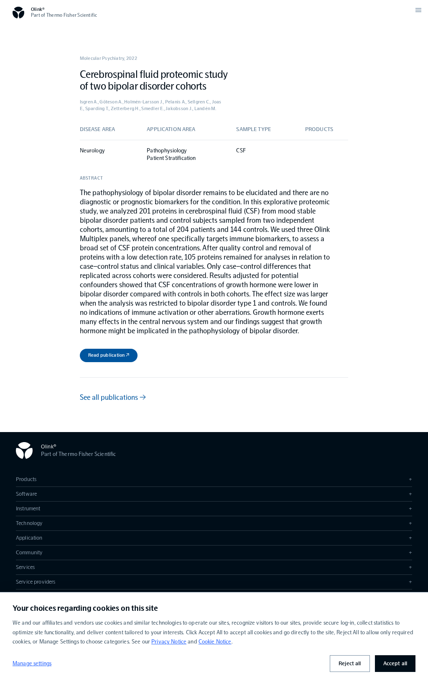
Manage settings (32, 663)
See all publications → (113, 397)
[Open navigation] (418, 10)
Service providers (214, 581)
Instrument (214, 508)
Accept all (395, 663)
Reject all (350, 663)
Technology (214, 523)
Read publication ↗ (108, 355)
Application (214, 537)
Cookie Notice (215, 641)
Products (214, 479)
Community (214, 552)
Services (214, 567)
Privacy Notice (168, 641)
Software (214, 493)
